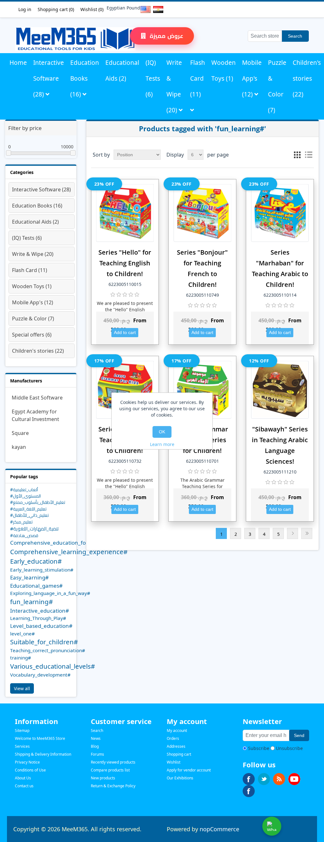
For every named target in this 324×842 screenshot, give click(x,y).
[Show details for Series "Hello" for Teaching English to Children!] (125, 213)
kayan (19, 446)
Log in (24, 9)
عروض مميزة (165, 36)
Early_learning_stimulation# (41, 569)
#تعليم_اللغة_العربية (28, 509)
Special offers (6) (32, 334)
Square (20, 433)
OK (162, 431)
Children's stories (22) (307, 78)
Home (18, 63)
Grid (297, 155)
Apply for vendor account (189, 770)
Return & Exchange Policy (113, 786)
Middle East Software (37, 397)
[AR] (157, 9)
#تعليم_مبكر (21, 522)
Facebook (249, 779)
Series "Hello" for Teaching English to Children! (124, 263)
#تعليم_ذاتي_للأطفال (29, 515)
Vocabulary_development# (40, 675)
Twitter (264, 779)
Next (292, 533)
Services (22, 746)
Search (295, 36)
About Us (23, 778)
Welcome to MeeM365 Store (40, 738)
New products (103, 778)
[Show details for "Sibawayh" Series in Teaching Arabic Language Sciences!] (280, 390)
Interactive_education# (39, 610)
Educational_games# (36, 585)
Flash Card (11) (197, 78)
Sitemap (22, 730)
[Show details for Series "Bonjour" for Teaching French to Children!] (202, 213)
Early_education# (36, 561)
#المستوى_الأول (25, 496)
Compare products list (110, 770)
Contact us (24, 786)
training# (20, 657)
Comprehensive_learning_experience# (69, 551)
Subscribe (258, 748)
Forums (97, 754)
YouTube (294, 779)
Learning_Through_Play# (38, 618)
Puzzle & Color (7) (277, 86)
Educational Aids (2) (122, 71)
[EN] (144, 9)
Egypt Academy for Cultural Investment (35, 415)
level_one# (22, 633)
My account (177, 730)
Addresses (176, 746)
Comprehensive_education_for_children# (62, 542)
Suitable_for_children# (44, 641)
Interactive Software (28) (48, 78)
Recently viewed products (113, 762)
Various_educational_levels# (52, 666)
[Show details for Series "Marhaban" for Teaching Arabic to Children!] (280, 213)
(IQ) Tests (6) (153, 78)
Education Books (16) (84, 78)
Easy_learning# (29, 577)
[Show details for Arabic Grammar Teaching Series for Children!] (202, 390)
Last (306, 533)
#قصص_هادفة (24, 535)
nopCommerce (219, 829)
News (96, 738)
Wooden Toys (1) (223, 71)
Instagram (249, 791)
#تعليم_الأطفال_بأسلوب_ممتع (37, 502)
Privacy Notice (27, 762)
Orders (173, 738)
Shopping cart (179, 754)
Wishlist (173, 762)
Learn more (162, 444)
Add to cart (125, 332)
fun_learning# (31, 601)
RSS (279, 779)
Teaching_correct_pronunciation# (47, 650)
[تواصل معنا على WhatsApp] (271, 826)
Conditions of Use (30, 770)
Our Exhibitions (180, 778)
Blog (95, 746)
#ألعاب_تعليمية (24, 489)
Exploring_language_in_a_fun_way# (50, 593)
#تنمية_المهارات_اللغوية (34, 528)
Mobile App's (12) (252, 78)
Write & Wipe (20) (174, 86)
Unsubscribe (289, 748)
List (308, 155)
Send (299, 735)
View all (22, 688)
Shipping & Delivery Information (43, 754)
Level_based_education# (41, 625)
